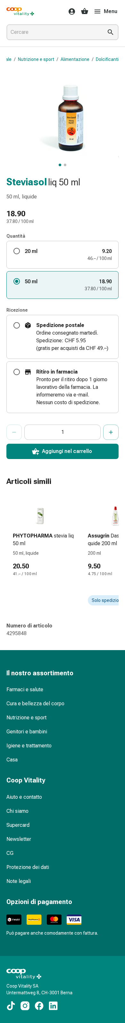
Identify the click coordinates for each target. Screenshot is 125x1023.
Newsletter (18, 839)
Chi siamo (17, 811)
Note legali (18, 881)
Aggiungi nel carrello (67, 451)
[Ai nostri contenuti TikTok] (10, 1005)
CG (9, 853)
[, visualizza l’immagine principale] (60, 165)
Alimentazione (75, 59)
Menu (110, 11)
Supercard (17, 825)
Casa (12, 760)
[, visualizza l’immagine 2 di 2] (65, 165)
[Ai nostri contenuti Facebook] (39, 1005)
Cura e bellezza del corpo (35, 704)
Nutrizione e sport (36, 59)
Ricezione (17, 310)
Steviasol (26, 182)
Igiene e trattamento (29, 746)
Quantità (15, 236)
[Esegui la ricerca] (110, 32)
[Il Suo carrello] (84, 11)
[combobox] (53, 32)
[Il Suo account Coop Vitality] (70, 11)
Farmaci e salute (24, 689)
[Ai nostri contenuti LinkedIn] (53, 1005)
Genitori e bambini (26, 732)
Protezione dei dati (27, 867)
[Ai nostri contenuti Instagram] (25, 1005)
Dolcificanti (107, 59)
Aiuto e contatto (24, 797)
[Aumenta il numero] (111, 432)
